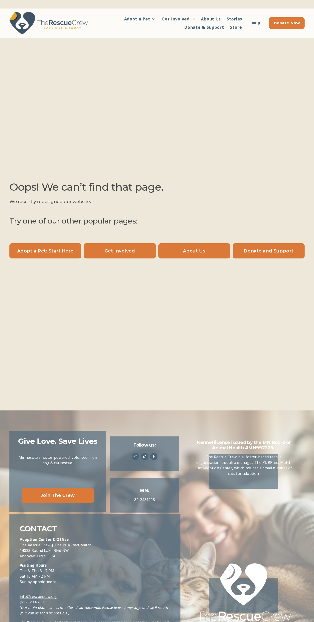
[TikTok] (144, 456)
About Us (211, 19)
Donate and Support (268, 251)
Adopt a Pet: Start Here (45, 251)
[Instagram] (135, 456)
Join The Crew (58, 495)
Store (236, 27)
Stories (234, 19)
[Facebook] (153, 456)
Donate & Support (204, 27)
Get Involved (120, 251)
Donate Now (287, 23)
